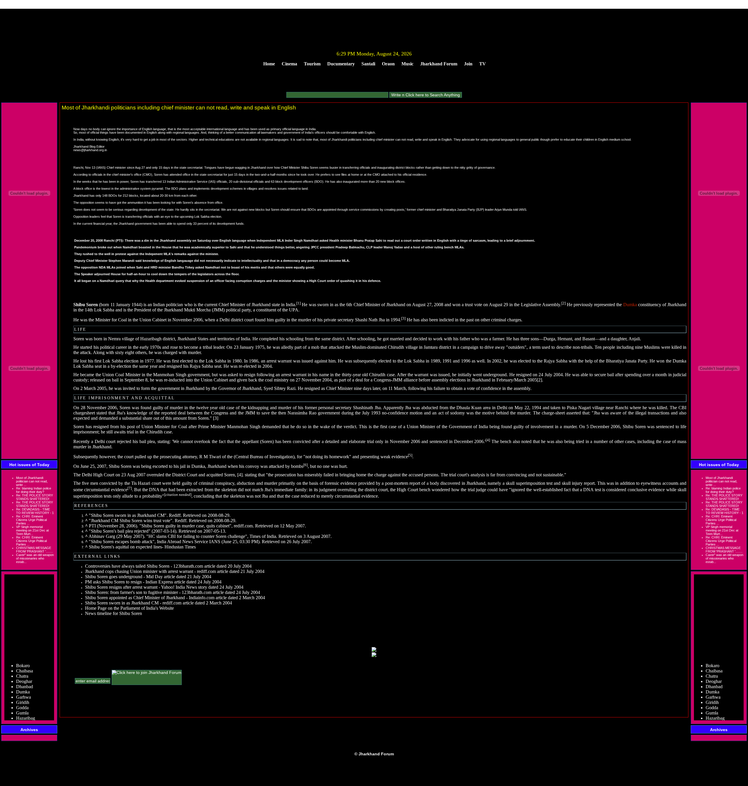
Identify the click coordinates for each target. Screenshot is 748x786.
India (290, 304)
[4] (488, 440)
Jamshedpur (27, 715)
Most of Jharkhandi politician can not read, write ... (32, 481)
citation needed (177, 494)
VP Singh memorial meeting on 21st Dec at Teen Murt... (32, 530)
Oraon (388, 63)
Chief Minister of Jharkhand (380, 304)
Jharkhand (261, 304)
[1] (298, 303)
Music (407, 63)
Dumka (23, 684)
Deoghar (24, 673)
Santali (368, 63)
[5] (410, 455)
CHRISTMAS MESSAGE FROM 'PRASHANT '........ (34, 549)
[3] (403, 318)
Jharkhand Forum (438, 63)
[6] (305, 465)
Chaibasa (24, 662)
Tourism (312, 63)
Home (269, 63)
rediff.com (243, 525)
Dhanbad (24, 678)
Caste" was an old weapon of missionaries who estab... (35, 558)
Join (468, 63)
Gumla (22, 705)
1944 (136, 304)
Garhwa (23, 689)
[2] (563, 303)
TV (482, 63)
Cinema (289, 63)
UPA (293, 309)
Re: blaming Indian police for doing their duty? (33, 490)
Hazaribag (25, 710)
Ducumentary (341, 63)
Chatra (22, 668)
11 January (120, 304)
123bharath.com (188, 566)
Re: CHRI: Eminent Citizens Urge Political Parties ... (31, 520)
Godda (22, 699)
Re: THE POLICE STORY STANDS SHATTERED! (34, 497)
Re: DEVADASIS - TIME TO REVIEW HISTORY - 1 (35, 511)
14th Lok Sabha (99, 309)
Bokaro (23, 657)
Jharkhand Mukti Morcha (187, 309)
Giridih (22, 694)
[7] (129, 488)
